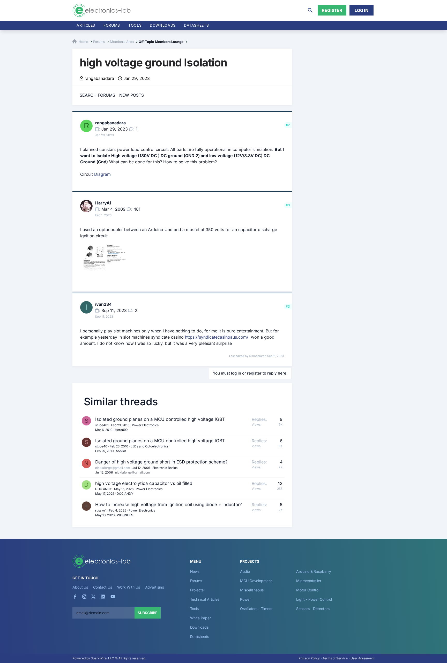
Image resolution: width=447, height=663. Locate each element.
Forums (111, 25)
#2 (288, 125)
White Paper (200, 618)
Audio (245, 571)
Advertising (154, 587)
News (195, 571)
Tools (134, 25)
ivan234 (103, 304)
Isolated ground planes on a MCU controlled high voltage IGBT (160, 419)
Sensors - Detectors (312, 608)
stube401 (102, 425)
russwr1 (101, 510)
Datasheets (196, 25)
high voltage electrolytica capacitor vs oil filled (143, 483)
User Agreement (363, 658)
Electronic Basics (164, 468)
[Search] (310, 10)
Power (245, 599)
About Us (80, 587)
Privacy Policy (309, 658)
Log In (361, 10)
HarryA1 (103, 202)
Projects (197, 590)
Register (332, 10)
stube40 (101, 446)
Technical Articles (205, 599)
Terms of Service (335, 658)
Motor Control (307, 590)
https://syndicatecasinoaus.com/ (216, 337)
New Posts (131, 95)
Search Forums (97, 95)
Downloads (199, 627)
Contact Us (102, 587)
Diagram (102, 174)
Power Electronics (145, 425)
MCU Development (256, 580)
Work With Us (128, 587)
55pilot (121, 451)
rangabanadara (99, 78)
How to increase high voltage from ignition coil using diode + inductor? (168, 504)
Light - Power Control (314, 599)
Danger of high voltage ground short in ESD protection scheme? (161, 461)
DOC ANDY (103, 489)
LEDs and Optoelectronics (149, 446)
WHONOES (125, 515)
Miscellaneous (252, 590)
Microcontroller (308, 580)
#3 (288, 205)
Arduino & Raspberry (313, 571)
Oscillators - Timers (256, 608)
